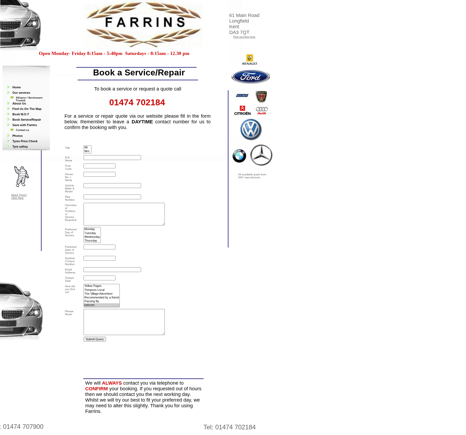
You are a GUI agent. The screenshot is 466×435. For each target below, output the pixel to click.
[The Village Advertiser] (101, 294)
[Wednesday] (92, 237)
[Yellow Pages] (101, 286)
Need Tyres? (19, 194)
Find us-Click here (244, 36)
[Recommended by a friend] (101, 298)
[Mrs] (87, 151)
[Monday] (92, 229)
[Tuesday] (92, 233)
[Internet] (101, 305)
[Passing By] (101, 301)
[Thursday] (92, 241)
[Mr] (87, 147)
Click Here (17, 197)
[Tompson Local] (101, 290)
